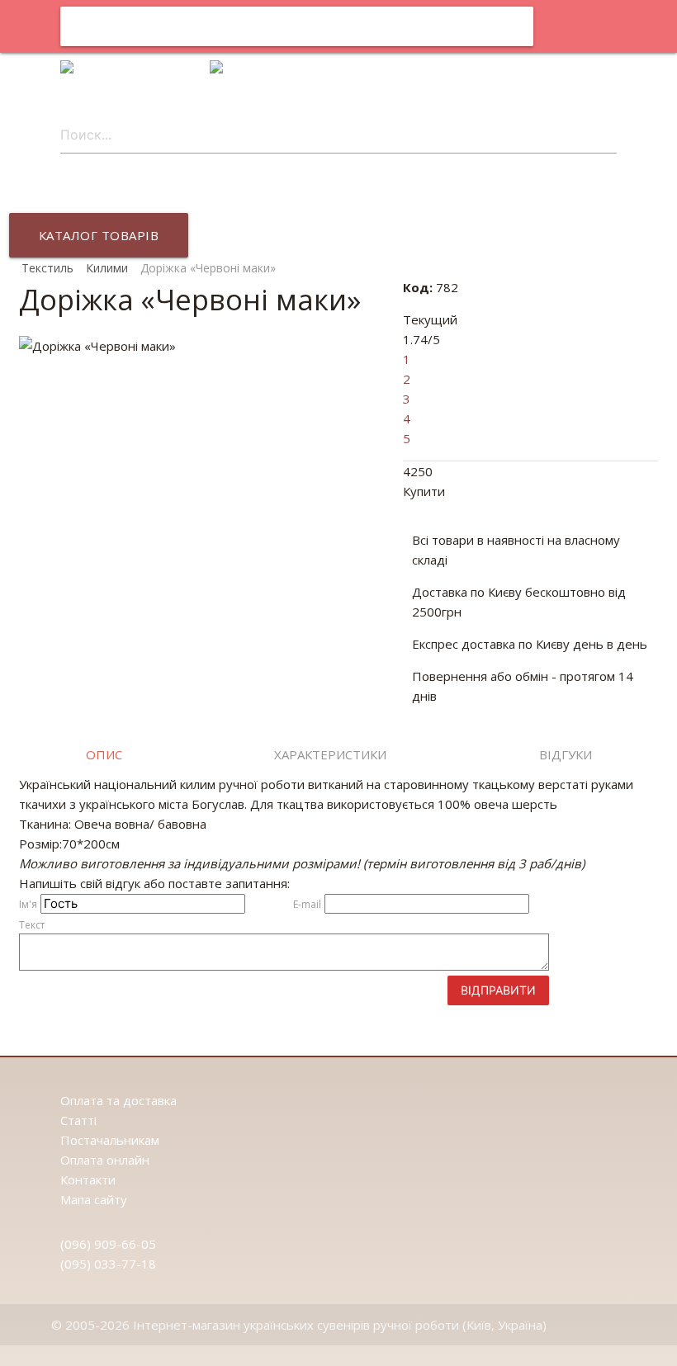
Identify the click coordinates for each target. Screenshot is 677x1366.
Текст (32, 925)
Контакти (88, 1179)
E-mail (307, 904)
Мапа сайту (93, 1199)
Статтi (78, 1120)
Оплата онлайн (104, 1159)
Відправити (498, 990)
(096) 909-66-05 (108, 1244)
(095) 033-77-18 (108, 1263)
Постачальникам (109, 1140)
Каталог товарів (99, 235)
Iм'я (28, 904)
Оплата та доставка (118, 1100)
